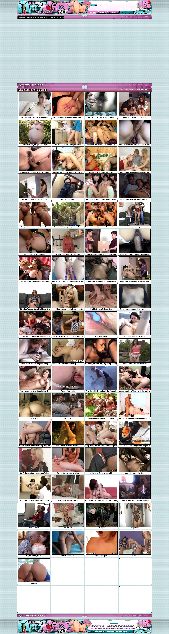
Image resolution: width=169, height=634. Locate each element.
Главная (101, 12)
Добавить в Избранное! (31, 85)
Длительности (145, 89)
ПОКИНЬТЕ (128, 628)
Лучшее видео (112, 12)
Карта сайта (114, 623)
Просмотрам (134, 89)
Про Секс (94, 5)
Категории (92, 12)
